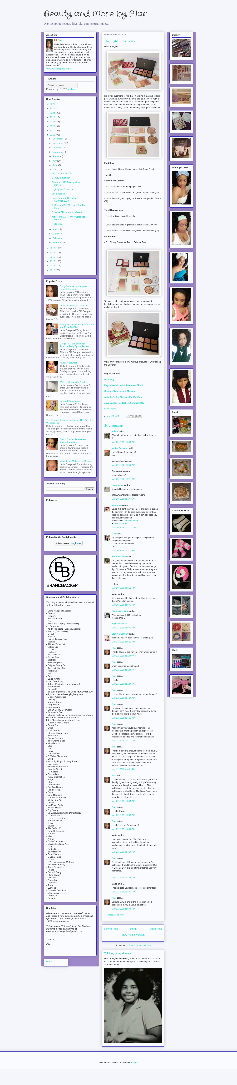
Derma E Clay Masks (70, 401)
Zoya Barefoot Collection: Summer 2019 (124, 403)
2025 (53, 108)
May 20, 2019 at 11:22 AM (124, 527)
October (57, 147)
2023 (53, 117)
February (58, 238)
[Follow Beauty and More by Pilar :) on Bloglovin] (69, 545)
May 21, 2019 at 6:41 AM (123, 628)
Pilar (114, 648)
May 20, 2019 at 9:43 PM (123, 605)
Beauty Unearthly (120, 634)
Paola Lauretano (120, 611)
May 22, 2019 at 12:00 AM (124, 656)
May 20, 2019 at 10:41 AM (124, 499)
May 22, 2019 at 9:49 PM (123, 909)
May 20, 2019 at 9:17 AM (123, 479)
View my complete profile (59, 68)
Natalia (115, 431)
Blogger (134, 1062)
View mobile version (133, 934)
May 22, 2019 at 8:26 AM (123, 829)
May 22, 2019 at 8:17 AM (123, 740)
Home (133, 928)
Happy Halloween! (69, 362)
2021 (53, 126)
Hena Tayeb (117, 485)
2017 (53, 252)
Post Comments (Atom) (139, 945)
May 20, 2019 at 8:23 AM (123, 442)
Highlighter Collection (63, 189)
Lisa (114, 534)
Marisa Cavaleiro (120, 448)
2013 (53, 270)
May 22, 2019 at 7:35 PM (123, 877)
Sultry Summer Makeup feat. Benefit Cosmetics (74, 287)
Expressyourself (119, 623)
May (55, 169)
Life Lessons (110, 409)
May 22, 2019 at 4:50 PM (123, 852)
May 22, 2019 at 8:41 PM (123, 892)
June (55, 165)
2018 (53, 248)
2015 (53, 261)
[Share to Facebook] (137, 416)
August (56, 156)
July (55, 160)
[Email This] (127, 416)
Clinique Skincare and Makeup (67, 212)
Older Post (156, 928)
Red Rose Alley (119, 556)
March (56, 233)
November (58, 143)
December (58, 138)
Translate (70, 89)
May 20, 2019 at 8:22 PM (123, 588)
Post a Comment (116, 915)
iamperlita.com (131, 520)
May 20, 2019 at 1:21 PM (123, 550)
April (55, 229)
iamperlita (117, 505)
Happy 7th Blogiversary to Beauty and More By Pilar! (77, 325)
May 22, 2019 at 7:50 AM (123, 698)
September (58, 152)
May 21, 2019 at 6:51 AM (123, 642)
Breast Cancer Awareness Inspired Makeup (73, 440)
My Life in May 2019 (62, 173)
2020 (53, 130)
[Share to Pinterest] (140, 416)
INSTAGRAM (121, 523)
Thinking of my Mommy (117, 953)
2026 (53, 104)
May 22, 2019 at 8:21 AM (123, 769)
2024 (53, 113)
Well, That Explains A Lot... (73, 382)
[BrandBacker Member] (62, 587)
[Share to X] (134, 416)
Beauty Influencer (61, 177)
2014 (53, 265)
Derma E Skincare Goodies (73, 305)
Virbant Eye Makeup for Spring (75, 461)
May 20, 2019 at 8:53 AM (123, 465)
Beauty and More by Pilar (95, 14)
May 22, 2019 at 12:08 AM (124, 670)
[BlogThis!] (131, 416)
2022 (53, 121)
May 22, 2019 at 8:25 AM (123, 801)
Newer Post (111, 928)
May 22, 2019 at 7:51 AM (123, 718)
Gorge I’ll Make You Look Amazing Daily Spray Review (74, 345)
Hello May (57, 224)
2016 (53, 257)
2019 (53, 135)
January (57, 242)
